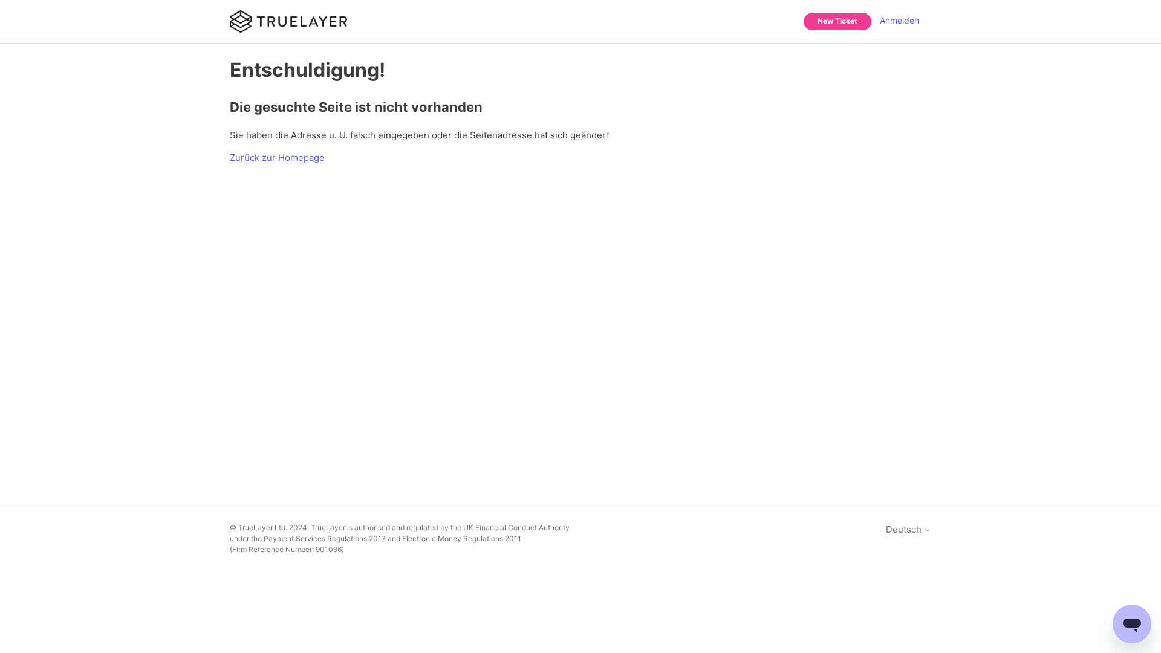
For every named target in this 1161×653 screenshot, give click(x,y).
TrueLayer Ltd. (262, 527)
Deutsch (905, 529)
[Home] (288, 21)
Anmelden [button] (899, 20)
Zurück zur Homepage (277, 157)
